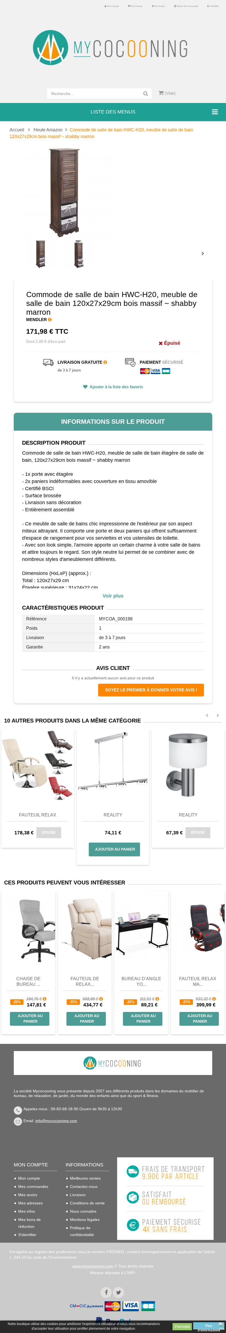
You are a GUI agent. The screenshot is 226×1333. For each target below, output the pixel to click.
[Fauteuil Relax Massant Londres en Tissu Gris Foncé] (198, 928)
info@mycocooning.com (56, 1120)
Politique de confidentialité (82, 1231)
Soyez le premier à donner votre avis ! (151, 690)
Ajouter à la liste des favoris (116, 386)
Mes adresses (30, 1203)
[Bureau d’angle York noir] (141, 928)
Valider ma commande (187, 6)
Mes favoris (136, 6)
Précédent (28, 247)
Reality (113, 815)
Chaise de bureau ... (28, 981)
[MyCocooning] (113, 47)
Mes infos (26, 1211)
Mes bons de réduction (29, 1223)
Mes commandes (33, 1186)
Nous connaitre (83, 1211)
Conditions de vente (87, 1203)
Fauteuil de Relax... (85, 981)
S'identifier (214, 6)
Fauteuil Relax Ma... (197, 981)
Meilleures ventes (85, 1178)
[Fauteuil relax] (37, 764)
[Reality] (113, 764)
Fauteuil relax (37, 815)
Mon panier (159, 6)
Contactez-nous (84, 1186)
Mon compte (112, 6)
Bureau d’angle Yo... (141, 981)
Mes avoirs (27, 1195)
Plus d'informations (209, 1326)
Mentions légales (84, 1219)
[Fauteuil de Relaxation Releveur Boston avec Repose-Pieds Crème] (85, 928)
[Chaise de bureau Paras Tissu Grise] (28, 928)
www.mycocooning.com (92, 1266)
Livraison (78, 1195)
